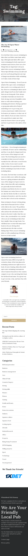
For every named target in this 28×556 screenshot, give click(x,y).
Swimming (16, 51)
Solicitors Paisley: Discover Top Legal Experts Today (13, 347)
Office (4, 434)
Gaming (4, 399)
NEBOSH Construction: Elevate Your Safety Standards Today (13, 342)
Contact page (5, 539)
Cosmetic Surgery (7, 382)
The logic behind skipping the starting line (13, 331)
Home (4, 406)
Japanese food (6, 420)
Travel (4, 459)
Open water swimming (7, 51)
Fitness (4, 396)
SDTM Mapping (7, 445)
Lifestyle (4, 427)
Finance (4, 392)
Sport (4, 452)
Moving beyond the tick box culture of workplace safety (13, 337)
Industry (4, 413)
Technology (5, 455)
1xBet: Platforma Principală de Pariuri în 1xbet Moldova (13, 353)
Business (4, 368)
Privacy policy (5, 543)
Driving (4, 385)
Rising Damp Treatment (9, 441)
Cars (3, 375)
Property (5, 438)
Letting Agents (6, 424)
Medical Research (7, 431)
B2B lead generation (8, 364)
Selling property (7, 448)
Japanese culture (7, 417)
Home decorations (8, 410)
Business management (9, 371)
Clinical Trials (6, 378)
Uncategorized (8, 50)
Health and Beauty (7, 403)
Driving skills (6, 389)
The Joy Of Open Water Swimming (10, 45)
